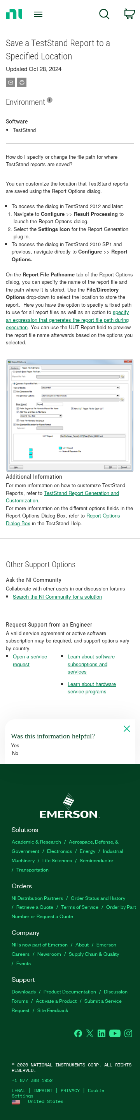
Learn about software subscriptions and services (91, 664)
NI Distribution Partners (37, 897)
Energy (87, 850)
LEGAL (18, 1090)
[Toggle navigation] (39, 14)
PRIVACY (70, 1090)
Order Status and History (98, 897)
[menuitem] (104, 15)
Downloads (24, 991)
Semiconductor (97, 860)
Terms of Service (79, 906)
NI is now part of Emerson (40, 944)
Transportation (32, 869)
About (82, 944)
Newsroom (49, 953)
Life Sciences (57, 860)
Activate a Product (56, 1000)
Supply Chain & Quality (94, 953)
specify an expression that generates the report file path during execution (67, 319)
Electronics (59, 850)
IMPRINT (42, 1090)
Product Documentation (70, 991)
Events (23, 963)
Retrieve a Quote (34, 906)
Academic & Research (36, 841)
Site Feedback (52, 1010)
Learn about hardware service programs (92, 687)
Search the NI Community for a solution (57, 596)
